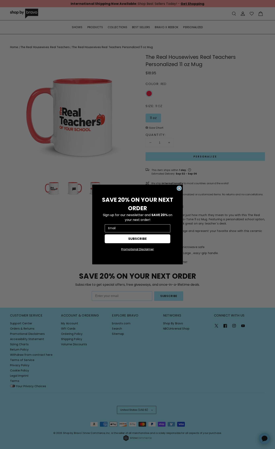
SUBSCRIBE (137, 238)
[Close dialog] (179, 188)
